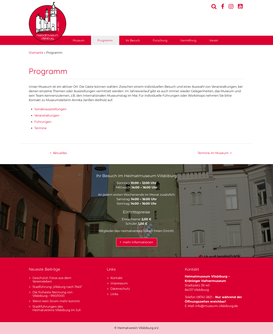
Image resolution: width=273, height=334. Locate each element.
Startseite (36, 52)
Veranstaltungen (46, 115)
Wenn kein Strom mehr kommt (56, 301)
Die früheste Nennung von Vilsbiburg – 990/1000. (52, 294)
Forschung (160, 40)
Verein (213, 40)
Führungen (42, 122)
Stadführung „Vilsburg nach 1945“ (57, 287)
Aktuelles (60, 153)
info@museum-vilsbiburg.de (216, 306)
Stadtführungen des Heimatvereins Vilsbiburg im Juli (56, 308)
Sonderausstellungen (50, 109)
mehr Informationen (138, 242)
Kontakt (116, 278)
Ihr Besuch (133, 40)
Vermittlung (188, 40)
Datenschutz (120, 289)
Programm (105, 40)
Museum (78, 40)
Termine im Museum (213, 153)
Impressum (119, 283)
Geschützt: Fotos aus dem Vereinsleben (51, 279)
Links (114, 294)
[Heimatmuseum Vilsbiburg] (47, 41)
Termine (40, 128)
